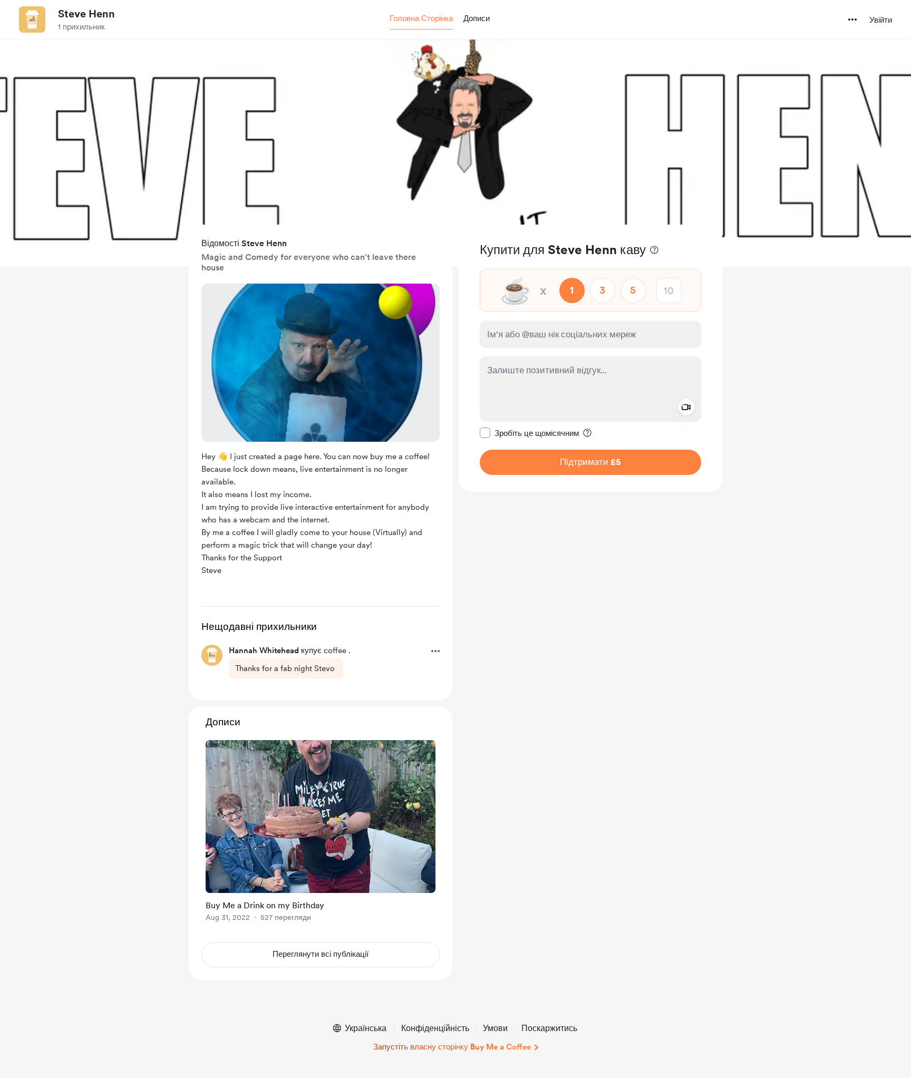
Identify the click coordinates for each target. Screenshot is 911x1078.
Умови (495, 1028)
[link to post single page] (320, 832)
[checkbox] (529, 433)
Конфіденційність (435, 1028)
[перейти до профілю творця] (32, 19)
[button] (421, 19)
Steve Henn (86, 13)
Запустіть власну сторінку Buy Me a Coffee (452, 1047)
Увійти (880, 20)
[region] (590, 358)
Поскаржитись (549, 1028)
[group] (320, 832)
